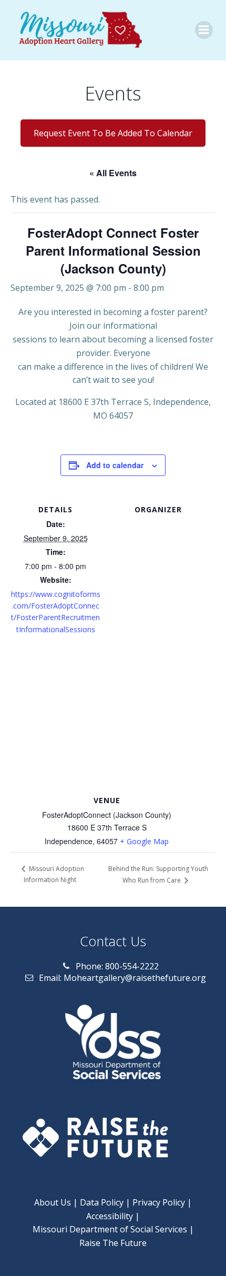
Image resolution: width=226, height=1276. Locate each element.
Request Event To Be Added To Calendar (113, 133)
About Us (52, 1202)
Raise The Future (113, 1243)
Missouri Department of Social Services (110, 1229)
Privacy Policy (158, 1202)
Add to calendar (114, 465)
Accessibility (109, 1216)
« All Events (113, 173)
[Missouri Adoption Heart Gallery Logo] (79, 30)
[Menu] (204, 30)
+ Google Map (144, 841)
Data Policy (102, 1202)
